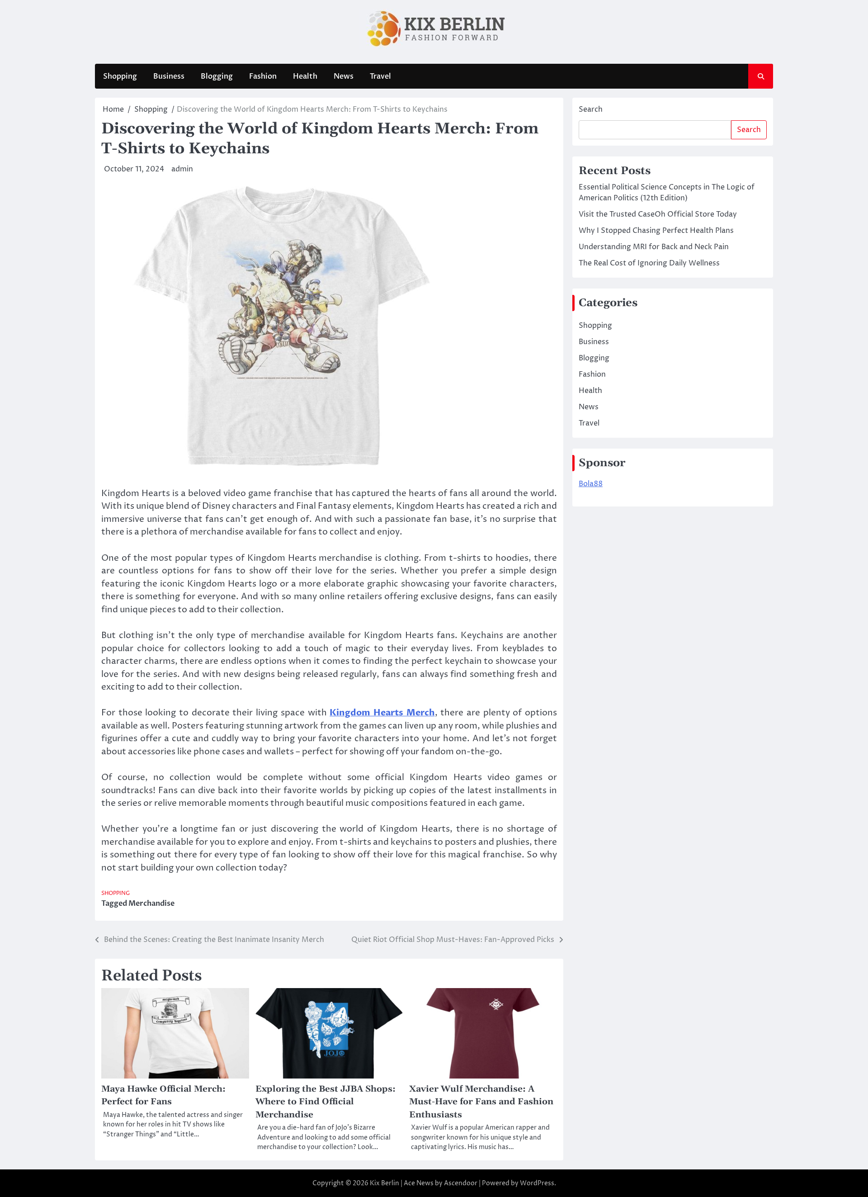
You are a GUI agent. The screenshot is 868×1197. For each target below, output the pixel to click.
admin (182, 169)
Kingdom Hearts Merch (382, 713)
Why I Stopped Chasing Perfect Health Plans (656, 231)
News (344, 76)
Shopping (120, 76)
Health (305, 76)
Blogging (217, 76)
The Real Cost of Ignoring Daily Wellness (649, 263)
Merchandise (151, 903)
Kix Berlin (384, 1183)
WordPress (537, 1183)
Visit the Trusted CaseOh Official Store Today (658, 214)
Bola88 (591, 484)
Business (168, 76)
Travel (380, 76)
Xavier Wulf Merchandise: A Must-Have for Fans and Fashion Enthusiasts (481, 1102)
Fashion (263, 76)
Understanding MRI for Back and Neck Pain (654, 247)
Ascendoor (460, 1183)
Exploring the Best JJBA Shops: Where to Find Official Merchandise (325, 1102)
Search (591, 109)
